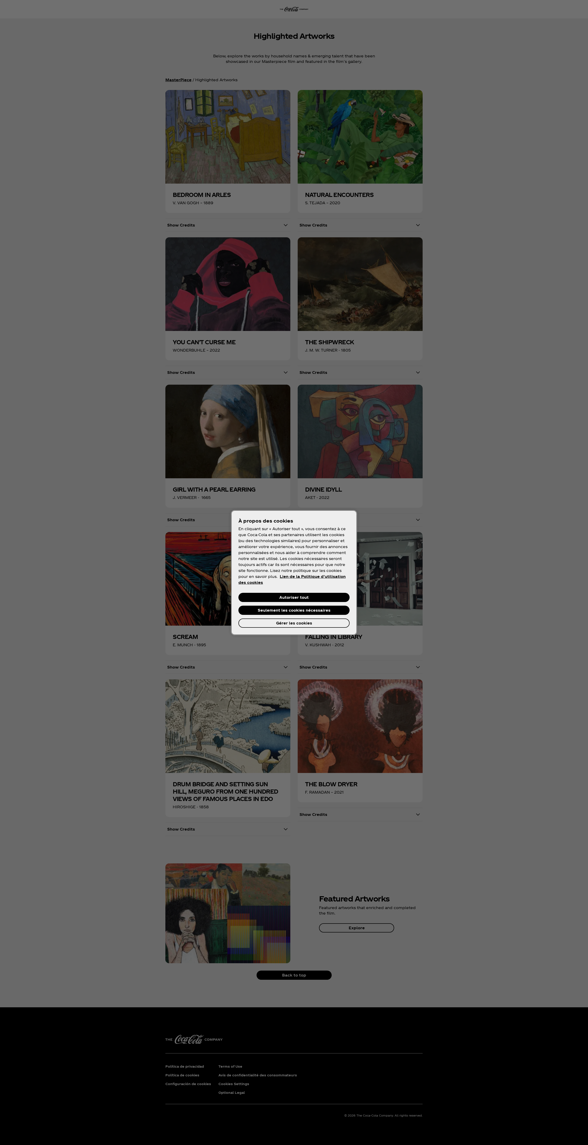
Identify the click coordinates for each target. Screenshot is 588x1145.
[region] (294, 572)
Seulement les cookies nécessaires (294, 610)
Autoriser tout (294, 597)
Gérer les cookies (294, 623)
